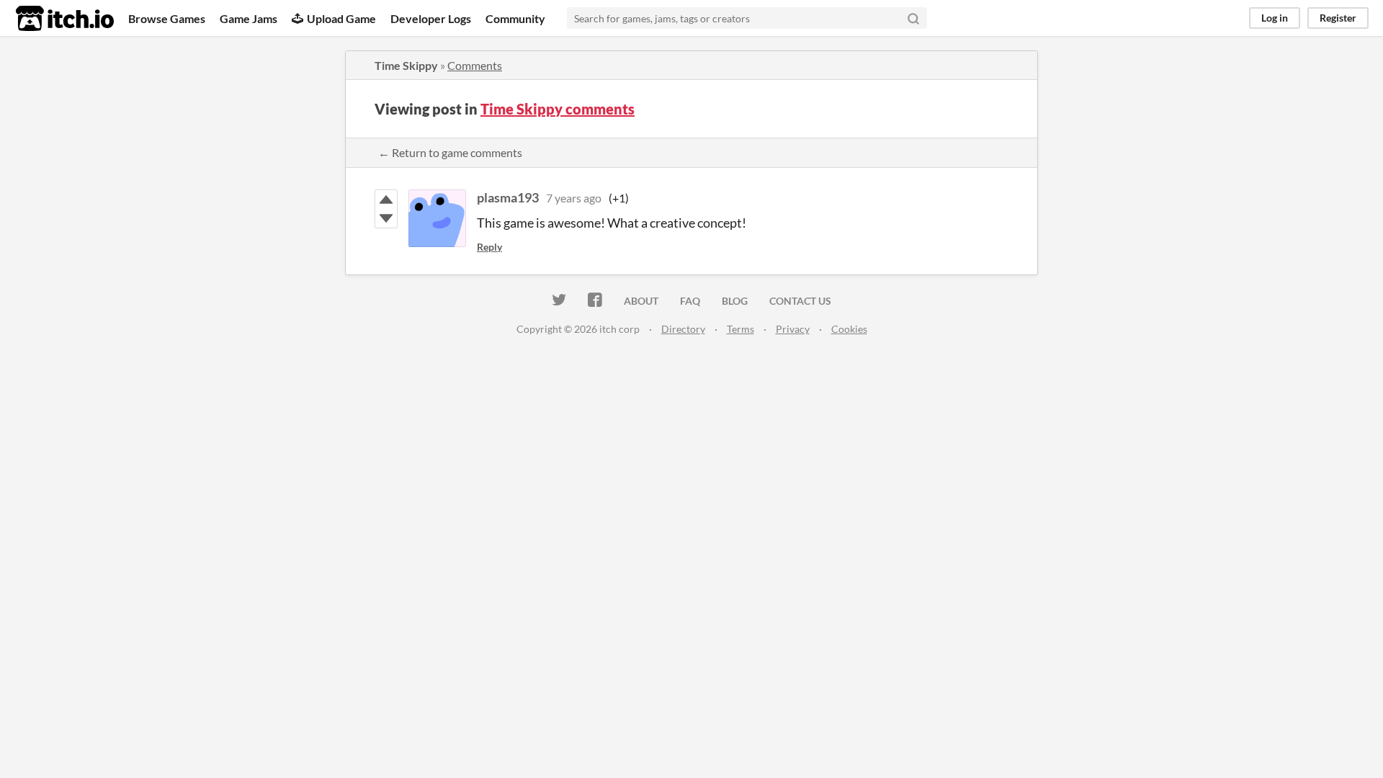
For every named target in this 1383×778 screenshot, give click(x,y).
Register (1338, 18)
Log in (1274, 18)
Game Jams (248, 18)
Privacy (793, 329)
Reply (489, 247)
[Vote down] (386, 218)
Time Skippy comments (557, 108)
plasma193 (508, 197)
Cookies (849, 329)
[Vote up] (386, 199)
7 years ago (573, 198)
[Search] (913, 18)
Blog (735, 301)
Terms (740, 329)
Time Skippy (406, 65)
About (641, 301)
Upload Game (341, 18)
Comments (474, 65)
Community (515, 18)
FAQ (690, 301)
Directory (683, 329)
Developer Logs (430, 18)
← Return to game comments (450, 152)
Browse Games (166, 18)
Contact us (800, 301)
